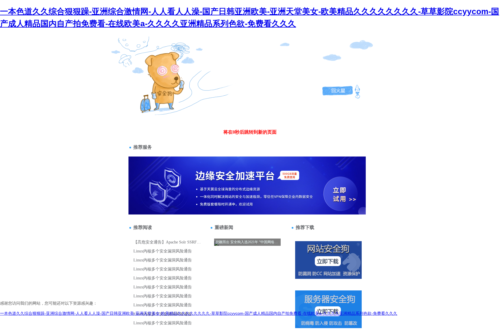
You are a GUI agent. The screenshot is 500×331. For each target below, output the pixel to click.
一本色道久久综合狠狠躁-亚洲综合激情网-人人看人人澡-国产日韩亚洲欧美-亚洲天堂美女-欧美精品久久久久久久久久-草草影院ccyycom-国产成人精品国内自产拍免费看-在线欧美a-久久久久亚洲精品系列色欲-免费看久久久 (198, 313)
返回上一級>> (152, 70)
